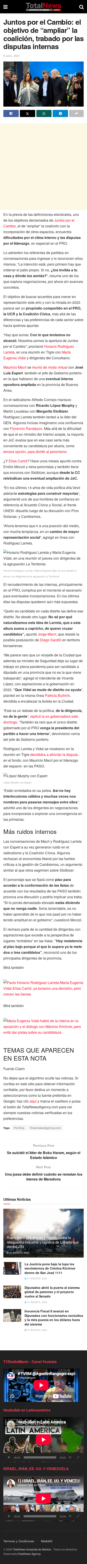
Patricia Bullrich (57, 695)
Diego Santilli (50, 639)
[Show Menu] (5, 6)
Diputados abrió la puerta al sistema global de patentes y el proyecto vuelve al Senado (52, 1291)
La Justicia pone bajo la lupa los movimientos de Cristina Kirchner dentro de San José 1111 (50, 1268)
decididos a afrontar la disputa (53, 754)
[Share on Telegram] (60, 113)
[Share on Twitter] (27, 113)
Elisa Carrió (17, 460)
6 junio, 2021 (11, 56)
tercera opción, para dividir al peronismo (35, 451)
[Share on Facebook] (11, 113)
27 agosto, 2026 (19, 1252)
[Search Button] (81, 6)
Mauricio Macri (15, 367)
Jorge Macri (46, 634)
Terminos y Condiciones (18, 1541)
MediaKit (46, 1541)
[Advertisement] (43, 166)
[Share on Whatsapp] (44, 113)
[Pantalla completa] (78, 1457)
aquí (33, 1101)
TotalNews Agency (29, 1554)
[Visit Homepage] (43, 6)
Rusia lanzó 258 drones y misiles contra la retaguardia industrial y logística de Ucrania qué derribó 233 (43, 1242)
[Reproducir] (9, 1457)
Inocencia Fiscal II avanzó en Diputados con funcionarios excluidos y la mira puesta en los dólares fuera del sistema (54, 1317)
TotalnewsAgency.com (45, 1128)
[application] (43, 1439)
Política (19, 1128)
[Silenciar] (70, 1457)
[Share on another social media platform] (76, 113)
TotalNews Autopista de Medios (32, 1549)
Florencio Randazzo (25, 428)
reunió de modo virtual (49, 367)
